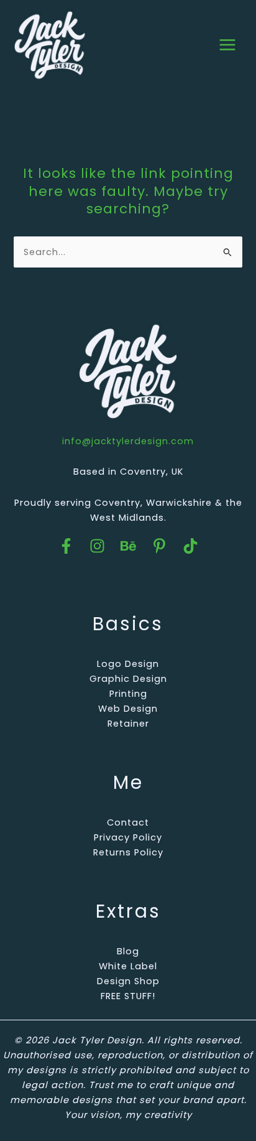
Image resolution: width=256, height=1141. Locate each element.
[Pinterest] (159, 546)
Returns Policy (128, 852)
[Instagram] (97, 546)
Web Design (128, 708)
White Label (128, 966)
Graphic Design (128, 679)
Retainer (128, 723)
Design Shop (128, 981)
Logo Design (128, 664)
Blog (128, 951)
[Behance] (128, 546)
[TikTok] (190, 546)
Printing (128, 693)
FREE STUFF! (128, 996)
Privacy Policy (128, 837)
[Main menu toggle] (227, 45)
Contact (128, 822)
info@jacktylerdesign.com (128, 441)
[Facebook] (66, 546)
